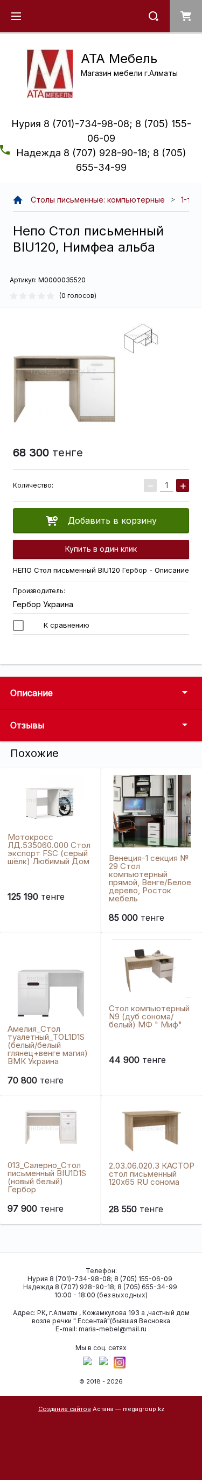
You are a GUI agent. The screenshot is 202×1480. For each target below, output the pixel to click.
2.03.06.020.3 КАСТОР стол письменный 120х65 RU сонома (151, 1174)
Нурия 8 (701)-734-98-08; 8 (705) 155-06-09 (99, 1279)
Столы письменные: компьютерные (98, 199)
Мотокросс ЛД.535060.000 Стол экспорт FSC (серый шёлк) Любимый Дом (49, 849)
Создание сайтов (64, 1409)
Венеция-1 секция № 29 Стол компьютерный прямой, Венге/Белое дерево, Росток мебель (150, 878)
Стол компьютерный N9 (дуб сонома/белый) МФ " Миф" (149, 1016)
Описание (31, 692)
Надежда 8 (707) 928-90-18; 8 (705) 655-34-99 (100, 1287)
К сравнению (65, 625)
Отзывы (27, 725)
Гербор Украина (43, 604)
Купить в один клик (101, 548)
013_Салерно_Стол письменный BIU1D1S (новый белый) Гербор (47, 1177)
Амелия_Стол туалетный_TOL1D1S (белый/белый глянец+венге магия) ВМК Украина (48, 1045)
